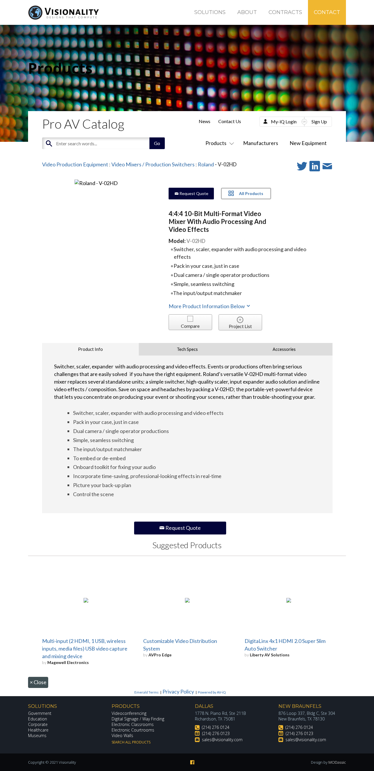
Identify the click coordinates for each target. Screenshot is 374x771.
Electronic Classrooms (133, 724)
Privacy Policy (178, 691)
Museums (37, 735)
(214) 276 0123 (216, 733)
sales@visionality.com (222, 739)
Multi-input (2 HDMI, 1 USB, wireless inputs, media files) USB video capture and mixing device (84, 648)
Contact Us (229, 121)
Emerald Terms (146, 692)
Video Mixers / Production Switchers (153, 164)
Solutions (210, 12)
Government (39, 713)
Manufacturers (260, 143)
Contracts (285, 12)
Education (37, 719)
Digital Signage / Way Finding (138, 719)
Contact (327, 12)
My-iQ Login (284, 121)
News (204, 121)
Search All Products (131, 742)
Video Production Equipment (75, 164)
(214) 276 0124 (215, 727)
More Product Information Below (207, 306)
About (247, 12)
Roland (206, 164)
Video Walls (122, 735)
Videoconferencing (129, 713)
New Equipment (308, 143)
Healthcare (38, 730)
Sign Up (319, 121)
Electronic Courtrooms (133, 730)
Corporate (38, 724)
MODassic (337, 762)
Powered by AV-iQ (212, 692)
